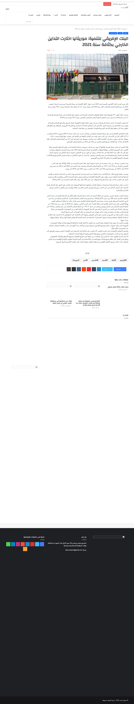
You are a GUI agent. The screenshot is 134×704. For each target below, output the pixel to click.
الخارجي (94, 260)
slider (119, 29)
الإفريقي (123, 260)
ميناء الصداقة (47, 15)
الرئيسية (116, 15)
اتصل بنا (31, 15)
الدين (85, 260)
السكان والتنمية (73, 15)
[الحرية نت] (124, 7)
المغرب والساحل (85, 15)
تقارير (120, 33)
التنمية (104, 260)
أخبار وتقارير (107, 15)
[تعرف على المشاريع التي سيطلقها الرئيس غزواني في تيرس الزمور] (59, 292)
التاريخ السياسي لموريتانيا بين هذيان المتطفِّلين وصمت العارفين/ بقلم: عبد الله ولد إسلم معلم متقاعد (88, 303)
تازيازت (38, 15)
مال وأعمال (113, 33)
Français (63, 15)
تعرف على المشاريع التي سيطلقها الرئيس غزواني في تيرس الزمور (61, 302)
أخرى (56, 15)
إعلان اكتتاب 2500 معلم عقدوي (118, 287)
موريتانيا (75, 260)
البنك (113, 260)
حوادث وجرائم (97, 15)
